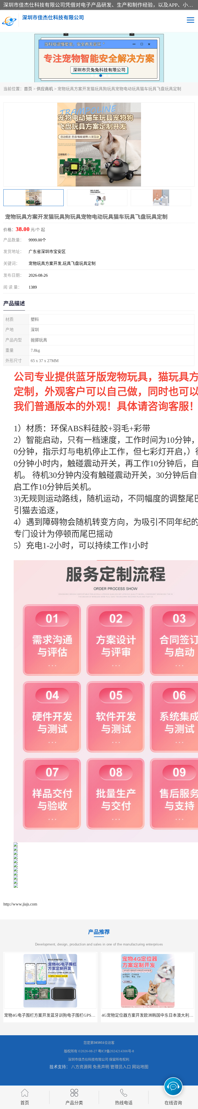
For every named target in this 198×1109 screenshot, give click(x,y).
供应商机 (45, 89)
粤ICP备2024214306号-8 (116, 1051)
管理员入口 (120, 1067)
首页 (28, 89)
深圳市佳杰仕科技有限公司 (88, 1059)
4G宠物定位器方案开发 (148, 1015)
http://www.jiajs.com (20, 904)
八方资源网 (81, 1067)
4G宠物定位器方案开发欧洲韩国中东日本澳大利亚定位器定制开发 (64, 1015)
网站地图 (140, 1067)
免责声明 (101, 1067)
